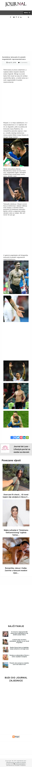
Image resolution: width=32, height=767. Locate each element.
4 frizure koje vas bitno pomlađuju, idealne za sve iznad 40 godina (19, 641)
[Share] (11, 437)
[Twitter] (17, 437)
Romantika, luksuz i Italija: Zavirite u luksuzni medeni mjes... (16, 570)
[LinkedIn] (23, 437)
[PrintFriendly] (26, 437)
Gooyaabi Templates (20, 765)
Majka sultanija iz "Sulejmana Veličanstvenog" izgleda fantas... (16, 532)
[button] (27, 12)
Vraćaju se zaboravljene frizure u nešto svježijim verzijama (19, 655)
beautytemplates (20, 764)
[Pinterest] (20, 437)
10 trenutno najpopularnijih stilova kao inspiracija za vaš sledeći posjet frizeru (19, 633)
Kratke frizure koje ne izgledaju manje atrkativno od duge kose (19, 648)
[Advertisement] (16, 35)
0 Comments (23, 62)
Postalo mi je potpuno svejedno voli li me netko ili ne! (19, 663)
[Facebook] (14, 437)
